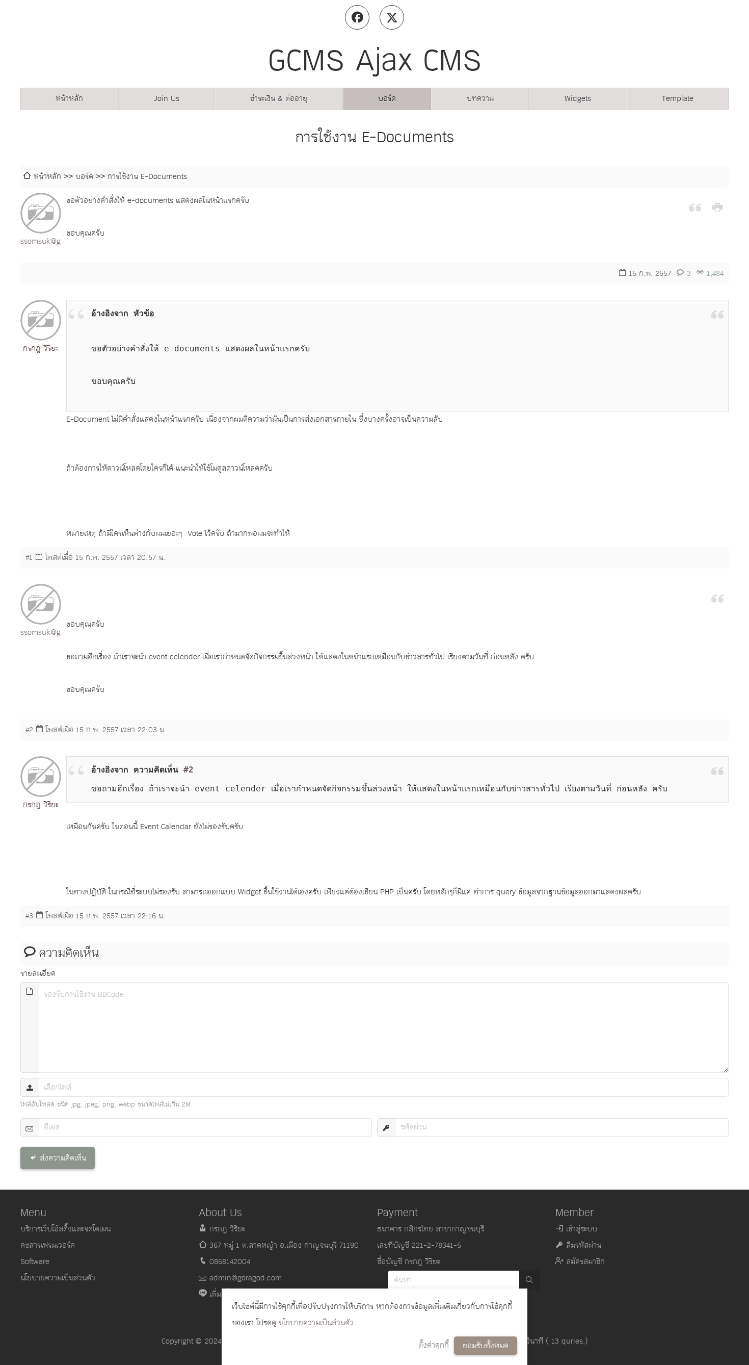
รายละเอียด (38, 973)
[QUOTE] (717, 313)
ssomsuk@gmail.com (40, 241)
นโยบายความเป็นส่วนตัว (316, 1323)
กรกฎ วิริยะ (41, 348)
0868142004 (229, 1261)
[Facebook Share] (357, 17)
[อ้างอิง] (695, 206)
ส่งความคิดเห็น (63, 1158)
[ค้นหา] (529, 1280)
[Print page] (717, 206)
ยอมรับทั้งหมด (486, 1346)
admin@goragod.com (245, 1278)
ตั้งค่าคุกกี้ (433, 1345)
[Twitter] (392, 17)
